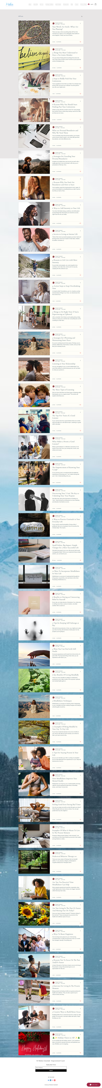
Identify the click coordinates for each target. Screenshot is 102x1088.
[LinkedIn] (50, 1080)
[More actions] (81, 23)
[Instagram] (52, 1080)
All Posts (20, 16)
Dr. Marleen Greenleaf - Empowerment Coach (51, 1061)
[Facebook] (48, 1080)
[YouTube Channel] (54, 1080)
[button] (95, 4)
